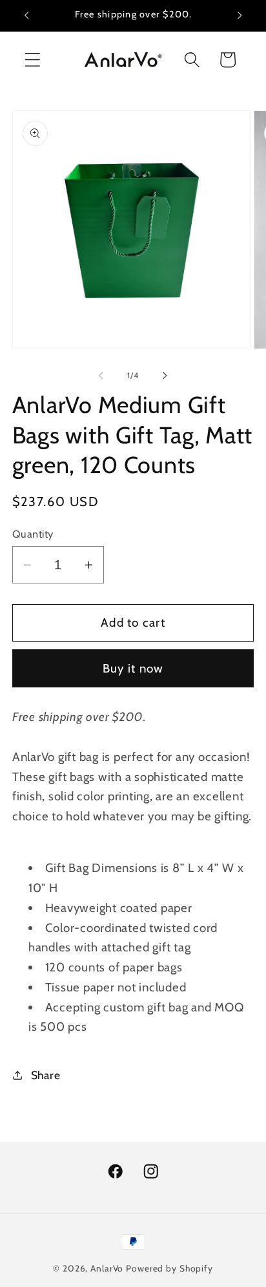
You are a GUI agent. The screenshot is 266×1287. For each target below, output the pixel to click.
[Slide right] (165, 375)
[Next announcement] (239, 15)
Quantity (33, 533)
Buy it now (133, 668)
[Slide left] (101, 375)
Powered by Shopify (169, 1268)
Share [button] (46, 1075)
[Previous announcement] (26, 15)
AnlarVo (106, 1268)
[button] (32, 59)
